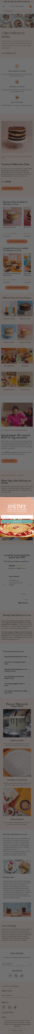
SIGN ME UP (17, 521)
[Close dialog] (32, 498)
